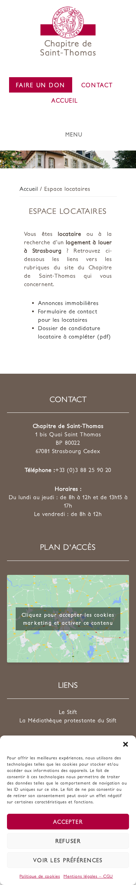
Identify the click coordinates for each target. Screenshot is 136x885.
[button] (125, 744)
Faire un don (40, 85)
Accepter (68, 822)
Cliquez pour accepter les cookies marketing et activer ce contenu (68, 619)
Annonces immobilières (68, 303)
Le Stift (68, 712)
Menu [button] (74, 134)
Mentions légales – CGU (88, 876)
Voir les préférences (68, 860)
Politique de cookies (40, 876)
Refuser (68, 841)
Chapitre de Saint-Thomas (68, 31)
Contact (97, 85)
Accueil (64, 100)
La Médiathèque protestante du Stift (68, 720)
